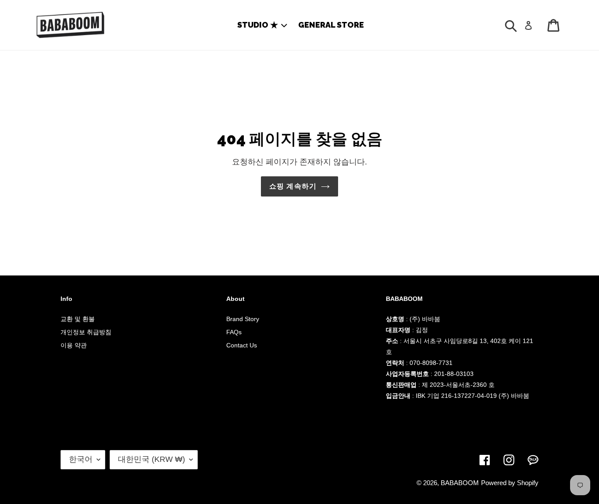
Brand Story (242, 318)
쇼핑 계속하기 (293, 186)
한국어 (81, 459)
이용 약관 (74, 345)
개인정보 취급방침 (86, 332)
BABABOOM (460, 482)
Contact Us (241, 345)
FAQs (234, 332)
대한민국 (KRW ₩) (151, 459)
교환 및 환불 (78, 318)
